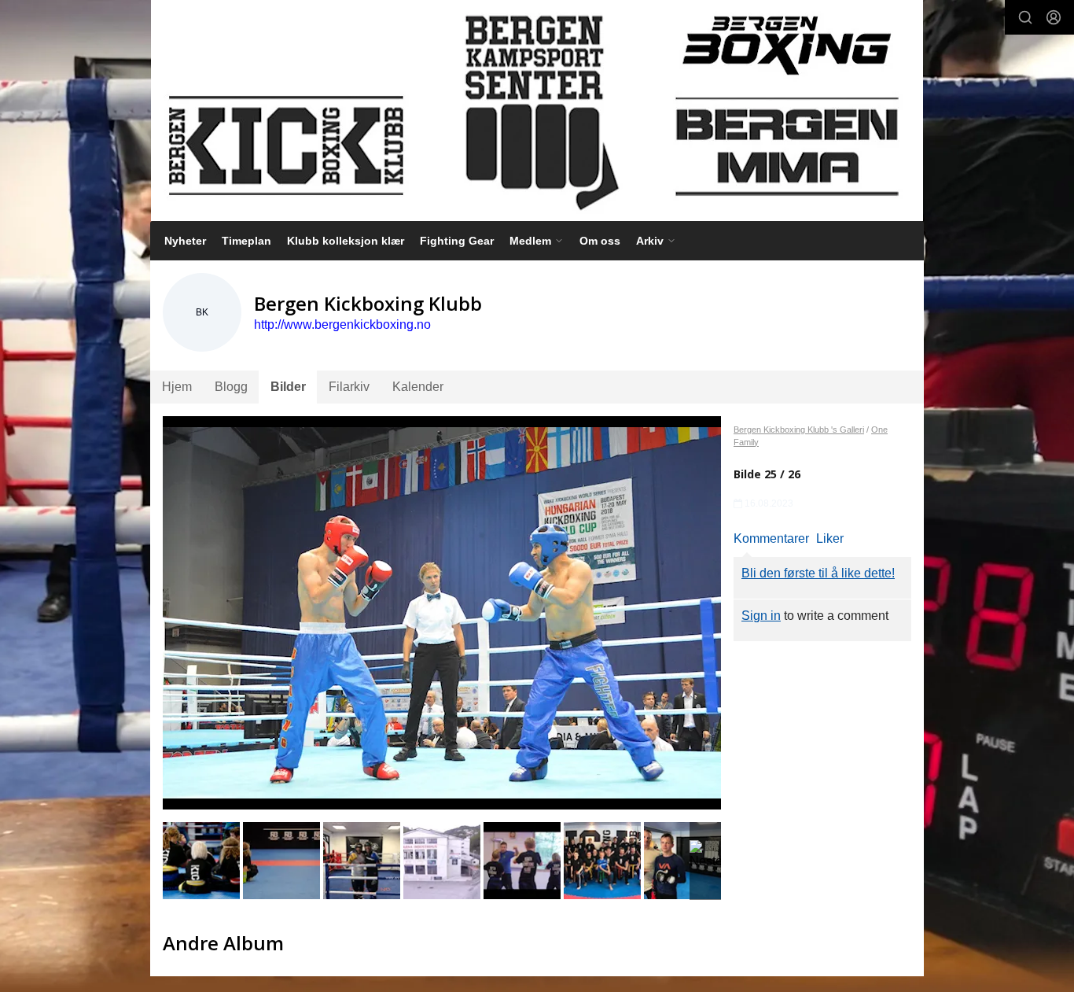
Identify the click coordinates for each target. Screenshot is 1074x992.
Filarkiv (349, 386)
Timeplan (246, 240)
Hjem (177, 386)
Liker (830, 538)
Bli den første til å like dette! (818, 573)
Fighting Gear (457, 240)
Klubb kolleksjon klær (345, 240)
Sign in (761, 615)
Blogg (231, 386)
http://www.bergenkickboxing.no (342, 324)
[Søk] (1025, 17)
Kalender (417, 386)
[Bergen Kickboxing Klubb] (537, 110)
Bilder (288, 386)
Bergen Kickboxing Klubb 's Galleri (799, 429)
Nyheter (185, 240)
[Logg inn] (1053, 17)
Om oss (599, 240)
